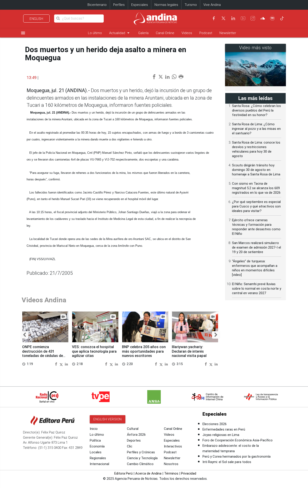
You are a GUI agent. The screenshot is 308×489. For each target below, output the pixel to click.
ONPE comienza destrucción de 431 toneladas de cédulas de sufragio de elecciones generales (42, 356)
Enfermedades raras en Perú (223, 429)
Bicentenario (97, 5)
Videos (187, 33)
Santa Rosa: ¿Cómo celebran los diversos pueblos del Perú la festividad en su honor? (256, 110)
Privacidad (188, 473)
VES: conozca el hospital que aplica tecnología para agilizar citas (94, 351)
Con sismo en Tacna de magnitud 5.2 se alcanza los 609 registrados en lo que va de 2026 (256, 188)
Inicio (94, 429)
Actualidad (120, 32)
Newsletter (227, 33)
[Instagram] (252, 18)
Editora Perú (123, 473)
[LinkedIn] (233, 18)
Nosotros (171, 464)
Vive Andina (212, 5)
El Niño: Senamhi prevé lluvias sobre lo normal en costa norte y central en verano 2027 (256, 288)
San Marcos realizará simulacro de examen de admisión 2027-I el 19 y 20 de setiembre (256, 247)
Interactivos (173, 446)
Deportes (134, 440)
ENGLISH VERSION (107, 419)
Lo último (95, 33)
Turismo (191, 5)
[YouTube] (243, 18)
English (36, 19)
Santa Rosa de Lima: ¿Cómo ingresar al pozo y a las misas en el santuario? (256, 128)
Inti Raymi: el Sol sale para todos (226, 462)
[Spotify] (272, 18)
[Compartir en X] (61, 364)
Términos (171, 473)
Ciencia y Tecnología (142, 458)
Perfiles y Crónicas (141, 452)
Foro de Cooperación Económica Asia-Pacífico (237, 440)
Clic (129, 446)
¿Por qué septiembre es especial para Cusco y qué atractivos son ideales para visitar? (256, 206)
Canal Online (165, 33)
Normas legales (166, 5)
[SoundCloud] (262, 18)
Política (95, 440)
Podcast (205, 33)
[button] (24, 335)
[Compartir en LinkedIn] (66, 364)
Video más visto (255, 47)
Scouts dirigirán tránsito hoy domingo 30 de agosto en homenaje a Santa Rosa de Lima (256, 169)
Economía (97, 446)
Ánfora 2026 (136, 435)
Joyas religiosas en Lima (220, 435)
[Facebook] (213, 18)
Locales (95, 452)
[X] (223, 18)
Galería (143, 33)
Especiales (139, 5)
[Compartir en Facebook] (56, 364)
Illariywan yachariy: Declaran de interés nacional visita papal (189, 351)
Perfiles (119, 5)
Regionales (98, 458)
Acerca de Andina (148, 473)
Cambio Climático (140, 464)
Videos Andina (44, 300)
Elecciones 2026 (214, 424)
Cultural (132, 429)
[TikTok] (282, 18)
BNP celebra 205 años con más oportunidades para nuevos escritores (144, 351)
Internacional (99, 464)
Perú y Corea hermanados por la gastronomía (236, 456)
